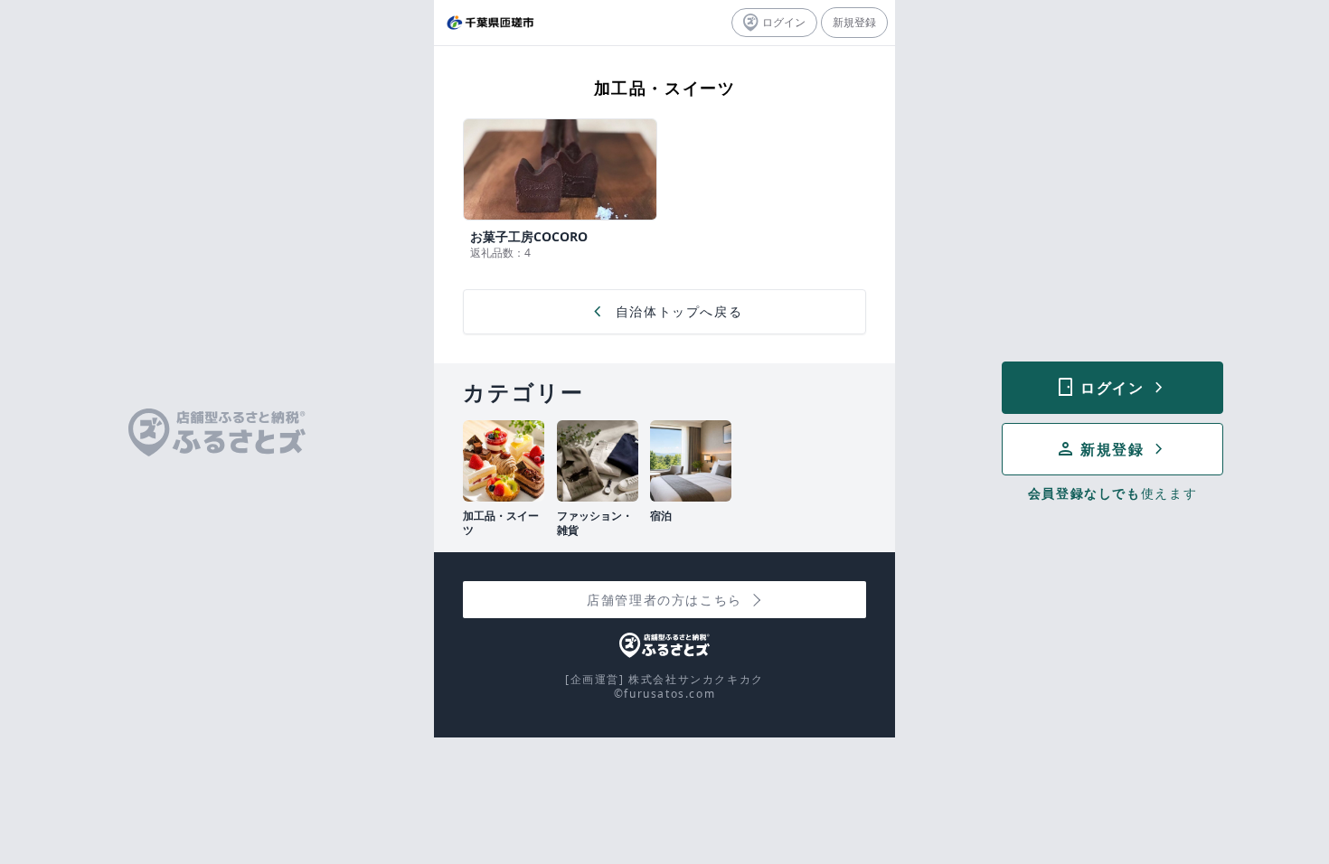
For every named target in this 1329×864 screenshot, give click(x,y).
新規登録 (854, 22)
